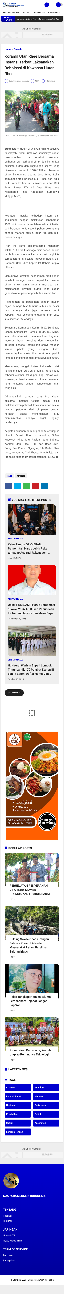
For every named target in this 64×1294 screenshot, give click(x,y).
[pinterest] (35, 486)
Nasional (11, 1105)
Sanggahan (9, 1260)
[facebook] (8, 486)
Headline (39, 1087)
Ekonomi (10, 1087)
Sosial (9, 1123)
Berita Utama (15, 538)
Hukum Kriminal (11, 12)
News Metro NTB (12, 1240)
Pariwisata (40, 1105)
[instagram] (13, 1202)
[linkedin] (44, 486)
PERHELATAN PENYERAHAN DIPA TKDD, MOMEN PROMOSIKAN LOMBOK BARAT (30, 890)
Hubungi (7, 1220)
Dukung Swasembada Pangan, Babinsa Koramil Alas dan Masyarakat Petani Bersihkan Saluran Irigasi (30, 945)
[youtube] (17, 1202)
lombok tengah (14, 1131)
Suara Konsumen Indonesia (41, 1280)
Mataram (39, 1096)
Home (8, 49)
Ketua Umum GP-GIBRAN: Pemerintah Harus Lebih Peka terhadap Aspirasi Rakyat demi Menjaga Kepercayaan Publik (28, 549)
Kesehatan (39, 12)
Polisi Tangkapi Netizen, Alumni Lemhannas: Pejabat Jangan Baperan (31, 1001)
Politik (27, 12)
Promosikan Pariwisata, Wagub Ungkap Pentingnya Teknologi (30, 1052)
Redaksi (7, 1215)
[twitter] (17, 486)
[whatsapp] (26, 486)
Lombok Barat (13, 1096)
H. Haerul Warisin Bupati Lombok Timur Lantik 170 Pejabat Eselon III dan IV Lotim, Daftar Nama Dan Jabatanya (31, 670)
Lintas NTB (9, 1235)
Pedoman (8, 1255)
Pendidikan (54, 12)
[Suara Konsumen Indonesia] (12, 7)
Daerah (17, 49)
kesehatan (40, 1123)
